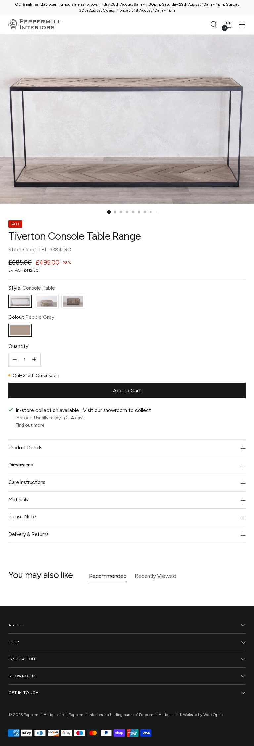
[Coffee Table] (47, 301)
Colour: (31, 317)
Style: (31, 288)
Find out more (30, 425)
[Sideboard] (73, 301)
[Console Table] (20, 301)
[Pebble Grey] (20, 330)
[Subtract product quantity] (15, 359)
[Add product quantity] (34, 359)
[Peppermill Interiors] (34, 24)
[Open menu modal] (242, 24)
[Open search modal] (214, 24)
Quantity (18, 346)
